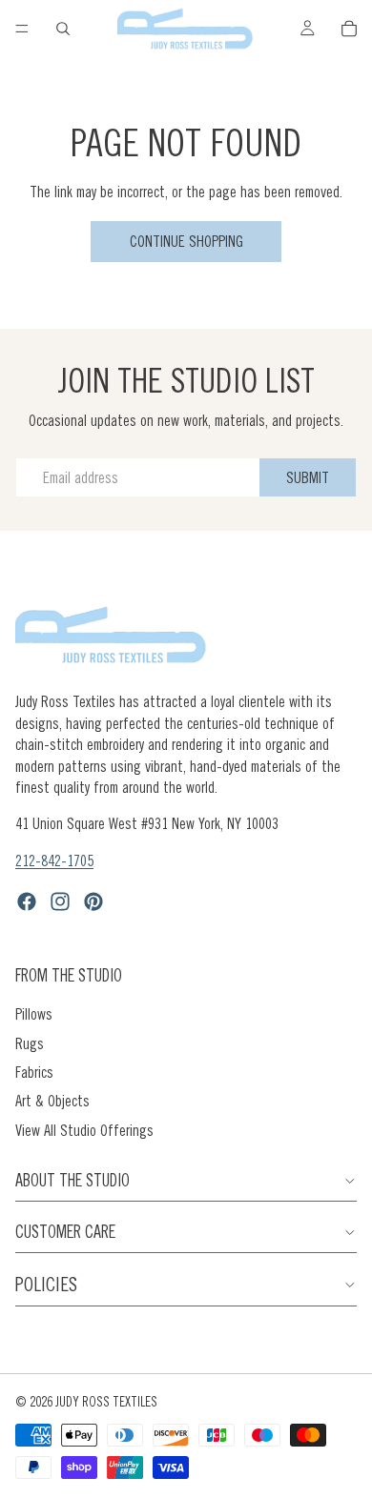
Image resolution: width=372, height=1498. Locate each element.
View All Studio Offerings (84, 1130)
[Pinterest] (93, 901)
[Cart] (349, 29)
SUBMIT (307, 477)
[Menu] (22, 29)
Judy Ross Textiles (106, 1401)
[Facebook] (26, 901)
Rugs (29, 1043)
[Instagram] (60, 901)
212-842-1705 (54, 860)
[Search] (63, 29)
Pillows (33, 1013)
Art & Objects (52, 1100)
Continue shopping (186, 241)
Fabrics (34, 1072)
